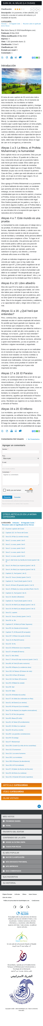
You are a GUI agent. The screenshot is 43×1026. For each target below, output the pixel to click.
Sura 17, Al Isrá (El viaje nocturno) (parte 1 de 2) (22, 659)
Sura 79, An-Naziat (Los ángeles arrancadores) (21, 710)
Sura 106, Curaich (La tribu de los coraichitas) (21, 745)
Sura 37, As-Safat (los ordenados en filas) (19, 698)
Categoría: (6, 22)
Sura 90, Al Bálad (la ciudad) (15, 683)
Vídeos (24, 894)
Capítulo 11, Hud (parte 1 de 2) (16, 573)
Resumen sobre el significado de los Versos (18, 524)
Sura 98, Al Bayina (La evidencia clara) (18, 667)
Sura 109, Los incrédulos (14, 757)
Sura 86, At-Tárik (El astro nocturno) (18, 663)
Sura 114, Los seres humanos (15, 753)
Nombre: (5, 449)
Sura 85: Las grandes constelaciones (18, 734)
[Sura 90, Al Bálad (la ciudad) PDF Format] (16, 57)
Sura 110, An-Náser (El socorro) (16, 679)
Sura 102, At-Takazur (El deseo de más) (19, 671)
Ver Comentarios (34, 439)
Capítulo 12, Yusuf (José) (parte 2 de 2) (19, 581)
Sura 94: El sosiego (12, 738)
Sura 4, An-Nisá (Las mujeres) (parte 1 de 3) (20, 565)
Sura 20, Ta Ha (11, 644)
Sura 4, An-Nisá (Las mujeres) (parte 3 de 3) (20, 569)
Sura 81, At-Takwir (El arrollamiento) (17, 722)
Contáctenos (35, 900)
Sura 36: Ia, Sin (11, 620)
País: (4, 456)
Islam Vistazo (33, 894)
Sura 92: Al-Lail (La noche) (14, 730)
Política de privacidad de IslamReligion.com (16, 900)
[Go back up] (39, 806)
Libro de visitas (7, 897)
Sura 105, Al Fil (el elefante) (15, 765)
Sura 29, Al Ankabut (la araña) (15, 695)
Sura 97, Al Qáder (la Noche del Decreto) (19, 769)
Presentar (7, 497)
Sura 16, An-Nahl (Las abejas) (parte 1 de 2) (20, 604)
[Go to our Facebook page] (15, 907)
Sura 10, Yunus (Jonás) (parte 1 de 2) (18, 616)
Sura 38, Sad (10, 687)
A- (32, 9)
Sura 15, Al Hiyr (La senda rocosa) (17, 536)
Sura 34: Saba (10, 691)
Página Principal (7, 894)
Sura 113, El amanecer (13, 749)
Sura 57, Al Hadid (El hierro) (15, 651)
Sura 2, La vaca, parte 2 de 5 (15, 544)
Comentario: (6, 472)
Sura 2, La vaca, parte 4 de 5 (15, 552)
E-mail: (4, 462)
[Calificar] (2, 57)
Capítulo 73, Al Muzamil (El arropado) (18, 632)
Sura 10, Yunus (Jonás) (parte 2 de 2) (18, 577)
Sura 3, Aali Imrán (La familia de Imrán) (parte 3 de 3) (22, 560)
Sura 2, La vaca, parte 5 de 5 (15, 556)
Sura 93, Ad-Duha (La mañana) (16, 773)
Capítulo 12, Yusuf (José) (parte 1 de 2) (19, 601)
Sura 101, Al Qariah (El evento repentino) (19, 777)
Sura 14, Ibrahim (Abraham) (15, 597)
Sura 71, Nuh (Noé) (12, 655)
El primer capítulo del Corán (15, 529)
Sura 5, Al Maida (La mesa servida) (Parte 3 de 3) (22, 589)
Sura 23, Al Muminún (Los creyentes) (18, 648)
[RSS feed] (28, 907)
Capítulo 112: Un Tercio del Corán (17, 532)
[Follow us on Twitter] (21, 907)
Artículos (4, 24)
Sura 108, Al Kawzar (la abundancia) (18, 761)
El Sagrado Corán (14, 24)
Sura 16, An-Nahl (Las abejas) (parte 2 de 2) (20, 608)
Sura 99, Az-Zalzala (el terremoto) (17, 628)
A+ (38, 9)
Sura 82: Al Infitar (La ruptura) (15, 726)
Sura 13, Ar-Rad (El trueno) (15, 640)
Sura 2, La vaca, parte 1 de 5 (15, 540)
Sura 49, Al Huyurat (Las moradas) (17, 706)
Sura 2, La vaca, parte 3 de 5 (15, 548)
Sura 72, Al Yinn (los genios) (15, 714)
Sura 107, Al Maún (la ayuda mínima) (18, 636)
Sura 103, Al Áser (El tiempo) (15, 675)
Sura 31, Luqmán (11, 612)
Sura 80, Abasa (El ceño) (14, 718)
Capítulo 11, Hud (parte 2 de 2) (16, 593)
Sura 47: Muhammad (13, 742)
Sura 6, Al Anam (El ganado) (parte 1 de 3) (20, 585)
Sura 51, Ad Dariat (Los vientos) (16, 702)
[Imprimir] (11, 57)
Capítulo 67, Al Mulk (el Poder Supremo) (19, 624)
